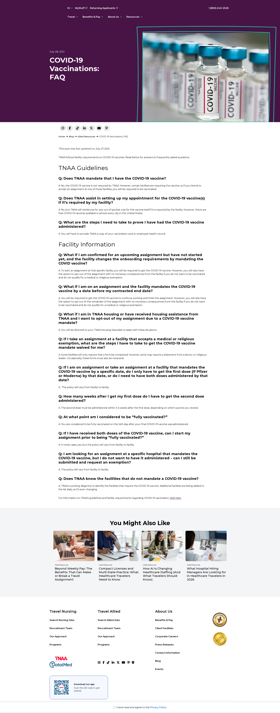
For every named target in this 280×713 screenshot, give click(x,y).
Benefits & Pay (91, 16)
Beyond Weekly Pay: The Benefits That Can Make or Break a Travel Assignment (73, 574)
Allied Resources (86, 136)
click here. (175, 498)
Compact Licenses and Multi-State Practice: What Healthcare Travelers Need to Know (119, 574)
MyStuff (80, 8)
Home (61, 136)
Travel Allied (109, 611)
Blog (71, 136)
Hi (68, 8)
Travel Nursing (63, 611)
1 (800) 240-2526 (219, 8)
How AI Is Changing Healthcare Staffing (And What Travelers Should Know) (161, 574)
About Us (113, 16)
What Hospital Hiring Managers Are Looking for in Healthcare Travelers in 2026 (206, 574)
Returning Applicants (102, 8)
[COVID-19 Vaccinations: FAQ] (84, 128)
